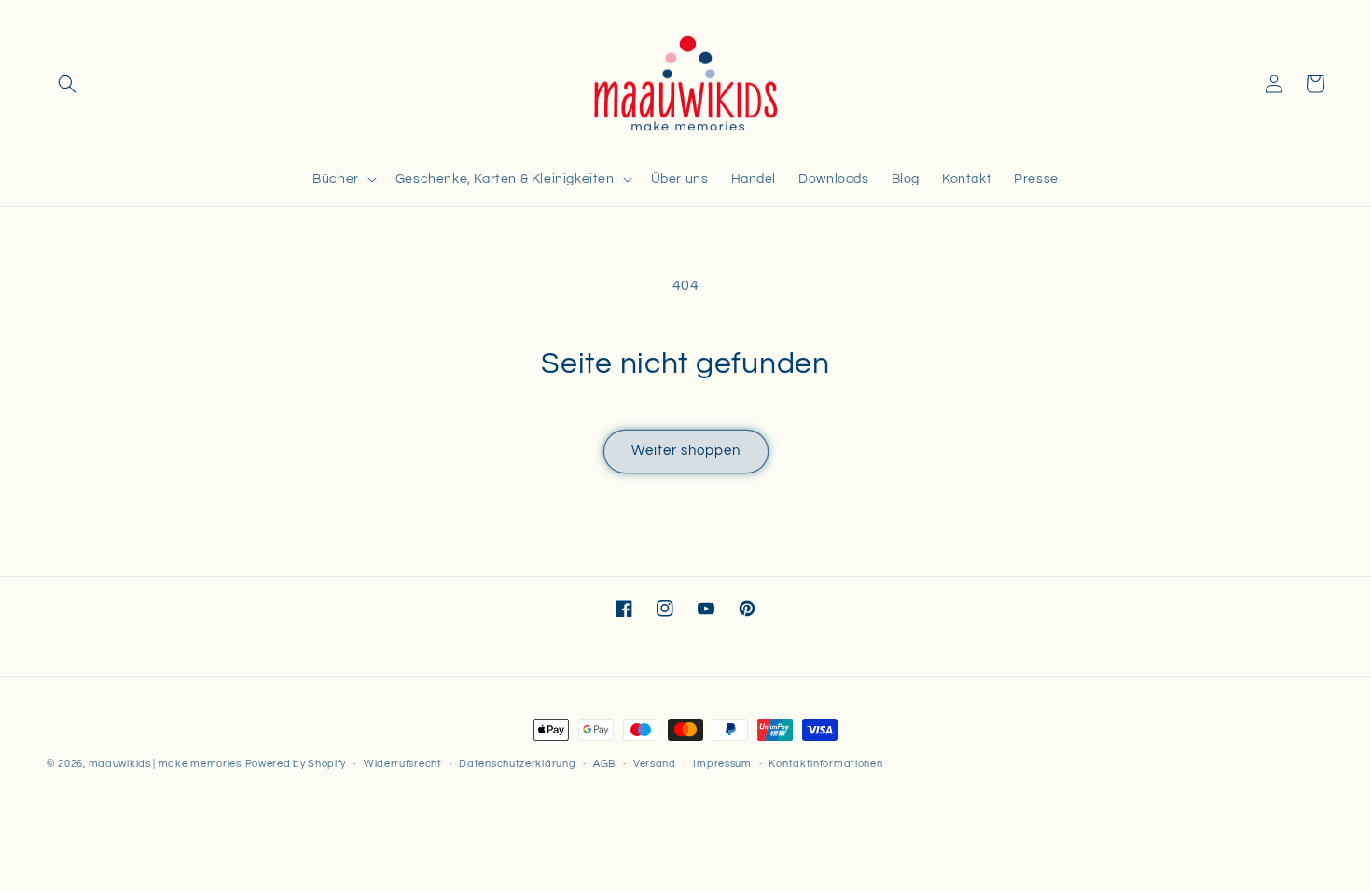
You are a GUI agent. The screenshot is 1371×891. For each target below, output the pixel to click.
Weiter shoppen (686, 451)
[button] (67, 83)
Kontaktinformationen (825, 764)
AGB (604, 764)
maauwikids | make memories (165, 764)
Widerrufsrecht (403, 764)
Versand (654, 764)
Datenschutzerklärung (517, 764)
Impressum (722, 764)
